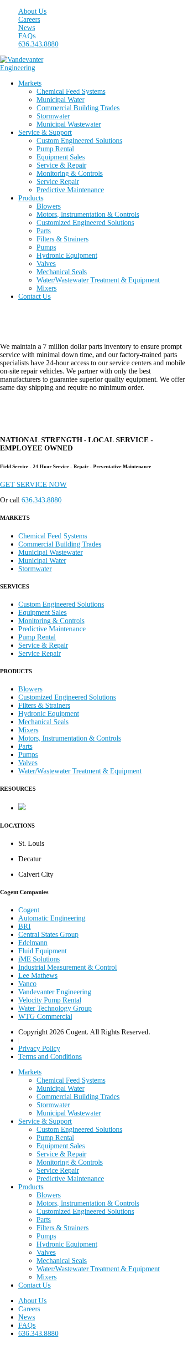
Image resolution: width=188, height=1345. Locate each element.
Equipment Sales (61, 157)
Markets (30, 83)
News (26, 27)
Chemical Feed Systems (71, 91)
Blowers (49, 206)
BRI (24, 926)
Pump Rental (55, 149)
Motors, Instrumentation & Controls (88, 214)
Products (30, 198)
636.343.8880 (38, 44)
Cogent (28, 910)
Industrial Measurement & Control (67, 967)
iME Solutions (39, 959)
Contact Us (34, 296)
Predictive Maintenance (70, 190)
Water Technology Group (55, 1008)
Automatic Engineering (51, 918)
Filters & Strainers (63, 239)
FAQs (27, 36)
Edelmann (32, 942)
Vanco (27, 983)
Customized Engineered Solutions (85, 222)
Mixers (47, 288)
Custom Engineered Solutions (79, 140)
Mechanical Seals (62, 272)
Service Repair (58, 181)
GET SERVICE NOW (33, 484)
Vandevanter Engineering (54, 992)
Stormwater (53, 116)
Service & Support (45, 132)
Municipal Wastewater (69, 124)
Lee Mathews (37, 975)
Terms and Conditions (50, 1056)
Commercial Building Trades (78, 108)
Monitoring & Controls (70, 173)
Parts (44, 231)
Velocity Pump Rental (49, 1000)
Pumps (46, 247)
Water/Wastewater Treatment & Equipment (98, 280)
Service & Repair (61, 165)
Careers (29, 19)
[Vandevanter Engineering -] (25, 68)
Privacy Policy (39, 1048)
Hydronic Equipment (67, 255)
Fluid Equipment (42, 951)
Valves (46, 263)
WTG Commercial (45, 1016)
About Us (32, 11)
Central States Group (48, 934)
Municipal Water (60, 99)
